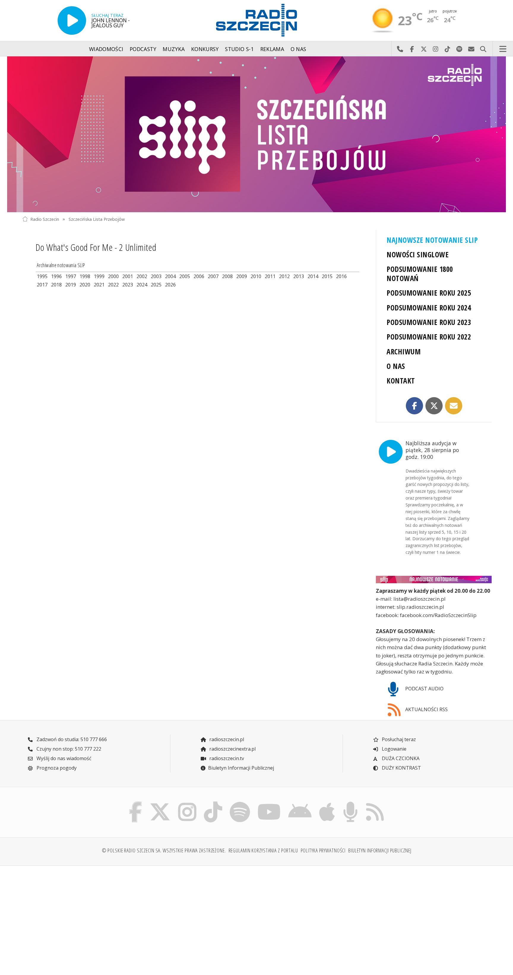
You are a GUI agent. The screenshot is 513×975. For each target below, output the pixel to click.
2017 (42, 284)
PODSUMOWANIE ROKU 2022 (429, 337)
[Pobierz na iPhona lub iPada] (327, 803)
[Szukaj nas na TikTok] (213, 803)
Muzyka (174, 49)
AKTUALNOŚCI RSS (426, 709)
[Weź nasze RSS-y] (375, 803)
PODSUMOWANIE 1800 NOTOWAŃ (420, 273)
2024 (142, 284)
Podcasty (143, 49)
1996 (56, 276)
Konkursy (205, 49)
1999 (99, 276)
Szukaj (483, 49)
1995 (42, 276)
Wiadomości (106, 49)
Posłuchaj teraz (398, 739)
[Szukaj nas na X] (160, 803)
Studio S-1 (239, 49)
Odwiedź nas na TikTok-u (447, 49)
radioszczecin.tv (226, 758)
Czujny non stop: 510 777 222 (68, 749)
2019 (70, 284)
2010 (256, 276)
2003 (156, 276)
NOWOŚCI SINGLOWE (418, 254)
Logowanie (393, 749)
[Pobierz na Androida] (300, 803)
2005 (184, 276)
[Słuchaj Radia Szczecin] (71, 20)
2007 (213, 276)
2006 (199, 276)
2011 (270, 276)
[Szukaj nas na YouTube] (269, 803)
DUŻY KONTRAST (401, 768)
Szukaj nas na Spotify (459, 49)
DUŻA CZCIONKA (400, 758)
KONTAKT (401, 381)
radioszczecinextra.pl (232, 749)
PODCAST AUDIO (424, 688)
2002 (142, 276)
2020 (85, 284)
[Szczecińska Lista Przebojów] (256, 134)
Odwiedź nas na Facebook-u (412, 49)
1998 (85, 276)
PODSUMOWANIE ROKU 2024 (429, 308)
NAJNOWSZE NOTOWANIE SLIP (432, 240)
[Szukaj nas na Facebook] (135, 803)
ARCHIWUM (404, 351)
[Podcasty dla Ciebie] (350, 803)
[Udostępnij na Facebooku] (414, 405)
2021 (99, 284)
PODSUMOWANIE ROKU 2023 (429, 322)
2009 (241, 276)
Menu (503, 49)
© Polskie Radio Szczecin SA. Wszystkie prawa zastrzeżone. (164, 850)
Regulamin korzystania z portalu (263, 850)
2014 (313, 276)
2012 (284, 276)
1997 (70, 276)
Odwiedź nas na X (424, 49)
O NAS (396, 366)
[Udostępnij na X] (434, 405)
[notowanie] (434, 579)
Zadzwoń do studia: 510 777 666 (71, 739)
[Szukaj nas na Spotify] (240, 803)
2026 (170, 284)
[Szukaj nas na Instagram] (187, 803)
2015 (327, 276)
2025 (156, 284)
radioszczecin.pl (226, 739)
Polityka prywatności (323, 850)
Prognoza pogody (56, 768)
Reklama (272, 49)
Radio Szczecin (44, 219)
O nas (298, 49)
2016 (341, 276)
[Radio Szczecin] (256, 20)
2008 (227, 276)
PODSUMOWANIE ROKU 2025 (429, 293)
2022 (113, 284)
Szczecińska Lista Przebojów (97, 219)
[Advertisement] (79, 916)
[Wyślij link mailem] (453, 405)
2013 (298, 276)
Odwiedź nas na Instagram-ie (435, 49)
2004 (170, 276)
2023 (127, 284)
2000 (113, 276)
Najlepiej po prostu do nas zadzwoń (400, 49)
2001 (127, 276)
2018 (56, 284)
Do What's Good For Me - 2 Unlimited (96, 247)
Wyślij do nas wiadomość (471, 49)
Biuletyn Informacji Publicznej (241, 768)
